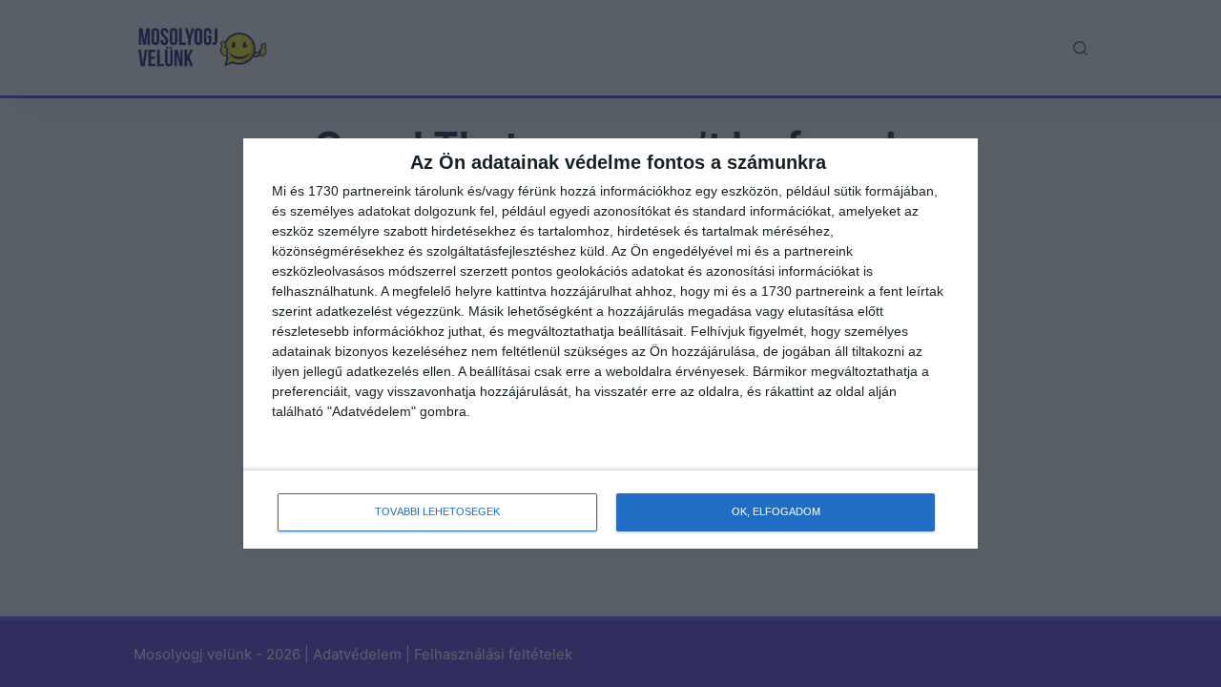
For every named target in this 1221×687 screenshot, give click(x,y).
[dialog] (610, 343)
